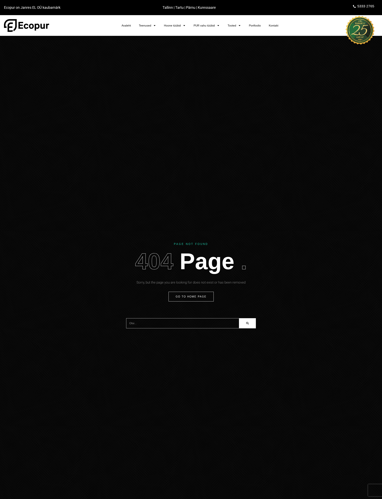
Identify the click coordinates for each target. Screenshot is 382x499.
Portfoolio (255, 25)
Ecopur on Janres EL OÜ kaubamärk (32, 7)
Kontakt (273, 25)
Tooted (232, 25)
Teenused (145, 25)
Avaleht (126, 25)
